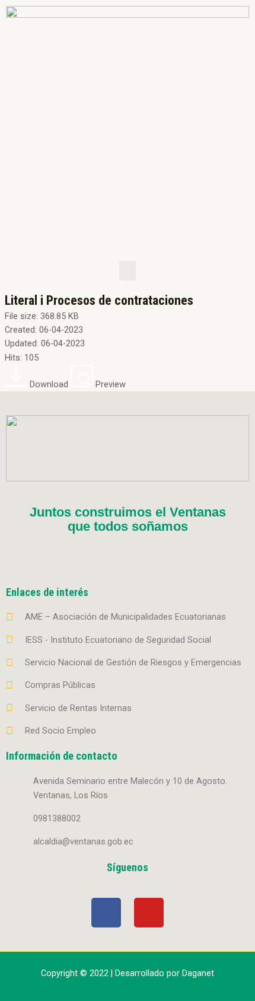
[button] (127, 270)
